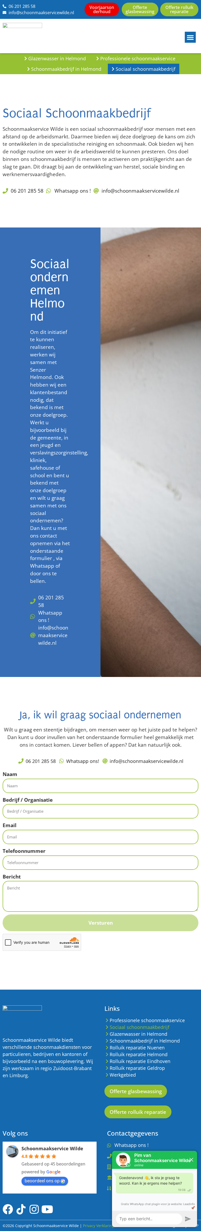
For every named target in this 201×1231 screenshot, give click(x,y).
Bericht (12, 876)
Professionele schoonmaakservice (137, 58)
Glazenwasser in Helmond (57, 58)
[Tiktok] (21, 1209)
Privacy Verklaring (98, 1225)
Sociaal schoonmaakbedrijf (145, 69)
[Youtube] (47, 1209)
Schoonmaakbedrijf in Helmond (66, 69)
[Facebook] (8, 1209)
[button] (190, 37)
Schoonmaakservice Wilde (52, 1148)
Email (9, 825)
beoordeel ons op (42, 1181)
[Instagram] (34, 1209)
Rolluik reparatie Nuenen (137, 1047)
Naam (10, 774)
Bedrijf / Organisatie (28, 799)
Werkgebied (123, 1075)
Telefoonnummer (24, 850)
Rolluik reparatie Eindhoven (140, 1061)
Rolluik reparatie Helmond (139, 1054)
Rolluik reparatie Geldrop (137, 1068)
